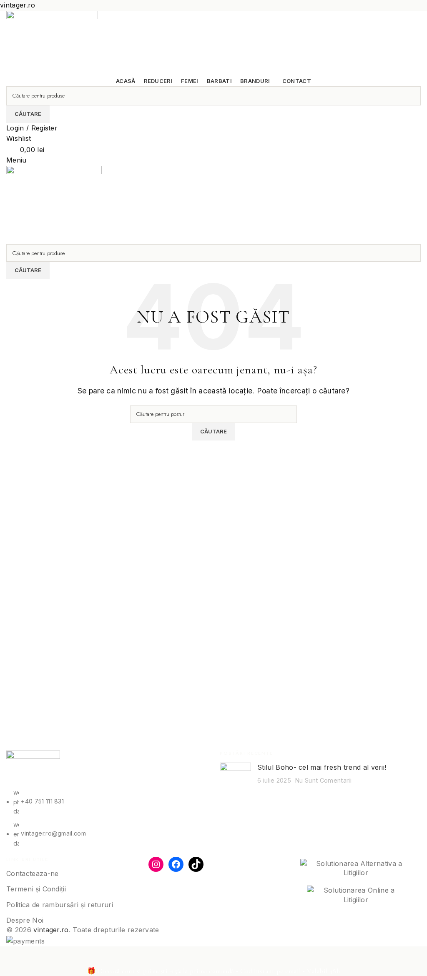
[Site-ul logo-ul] (52, 42)
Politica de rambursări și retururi (59, 905)
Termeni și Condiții (36, 889)
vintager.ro (51, 930)
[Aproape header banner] (10, 956)
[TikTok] (195, 864)
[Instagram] (155, 864)
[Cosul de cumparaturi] (8, 238)
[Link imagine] (33, 769)
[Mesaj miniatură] (235, 775)
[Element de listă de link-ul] (106, 818)
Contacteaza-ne (32, 873)
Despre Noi (24, 920)
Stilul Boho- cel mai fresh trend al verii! (321, 767)
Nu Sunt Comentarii (323, 780)
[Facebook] (175, 864)
